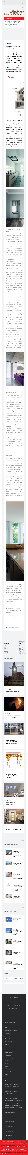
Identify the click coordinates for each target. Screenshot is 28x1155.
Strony (16, 975)
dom (11, 1081)
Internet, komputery (9, 1049)
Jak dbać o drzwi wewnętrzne (13, 826)
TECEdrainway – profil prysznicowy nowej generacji (17, 949)
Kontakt (20, 1007)
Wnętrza (11, 1005)
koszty (6, 1081)
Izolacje (7, 1046)
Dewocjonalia (8, 1068)
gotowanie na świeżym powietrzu (12, 1102)
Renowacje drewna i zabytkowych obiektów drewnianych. (12, 772)
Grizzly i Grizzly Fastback (11, 1095)
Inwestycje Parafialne (10, 1109)
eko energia (16, 1081)
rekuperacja (8, 624)
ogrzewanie (9, 623)
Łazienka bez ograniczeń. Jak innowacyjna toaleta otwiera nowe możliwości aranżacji (17, 872)
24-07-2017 (9, 824)
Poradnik (7, 1044)
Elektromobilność (9, 1090)
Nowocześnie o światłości (12, 688)
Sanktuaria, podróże (10, 1057)
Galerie (14, 999)
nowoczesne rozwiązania (11, 1088)
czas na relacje (18, 1097)
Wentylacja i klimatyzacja (11, 1033)
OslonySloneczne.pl (9, 1137)
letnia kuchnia (19, 1104)
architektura (16, 1083)
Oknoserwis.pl (8, 1132)
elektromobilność (9, 1093)
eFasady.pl (7, 1134)
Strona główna (14, 994)
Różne (6, 1060)
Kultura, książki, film (10, 1055)
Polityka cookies (9, 1123)
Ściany (17, 1005)
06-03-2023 (9, 40)
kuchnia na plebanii (9, 1104)
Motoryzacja (8, 1052)
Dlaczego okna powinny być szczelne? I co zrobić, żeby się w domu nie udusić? (17, 928)
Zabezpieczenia (8, 1038)
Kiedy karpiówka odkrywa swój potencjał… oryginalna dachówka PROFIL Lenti (17, 851)
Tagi (22, 975)
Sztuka (6, 1063)
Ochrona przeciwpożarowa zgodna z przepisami (13, 713)
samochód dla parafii (10, 1086)
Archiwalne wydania (11, 1007)
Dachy (21, 997)
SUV (16, 1093)
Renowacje (7, 1035)
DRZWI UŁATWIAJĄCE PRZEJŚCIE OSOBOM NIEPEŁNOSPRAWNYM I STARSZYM (12, 739)
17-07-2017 (9, 686)
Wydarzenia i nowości (11, 997)
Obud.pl (7, 1139)
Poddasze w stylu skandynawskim (10, 800)
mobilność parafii (9, 1097)
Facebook (8, 975)
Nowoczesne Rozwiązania (11, 1106)
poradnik (15, 623)
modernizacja (8, 1083)
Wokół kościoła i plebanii (14, 1002)
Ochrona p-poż (8, 1065)
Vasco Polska (15, 624)
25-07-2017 (9, 797)
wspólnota (7, 1100)
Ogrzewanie (8, 1030)
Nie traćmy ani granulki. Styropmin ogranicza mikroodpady (22, 646)
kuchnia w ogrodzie (16, 1100)
